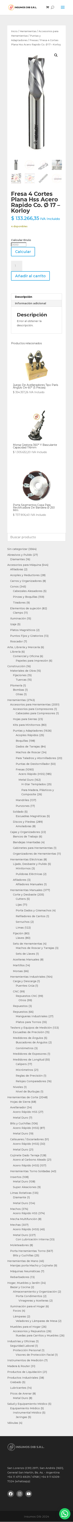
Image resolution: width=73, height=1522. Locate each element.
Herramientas (28, 31)
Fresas (34, 40)
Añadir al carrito (30, 276)
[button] (56, 55)
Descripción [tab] (23, 297)
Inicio (14, 31)
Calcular (23, 251)
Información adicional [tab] (30, 303)
